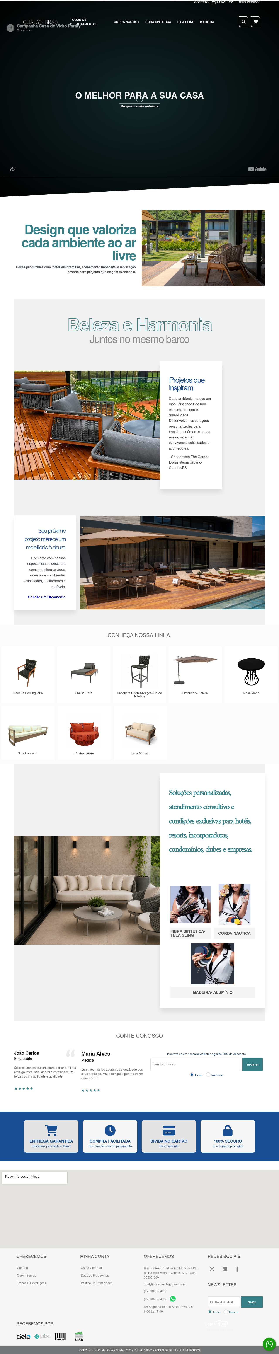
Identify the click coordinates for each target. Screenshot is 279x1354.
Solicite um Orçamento (47, 596)
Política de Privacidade (97, 1283)
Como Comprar (91, 1267)
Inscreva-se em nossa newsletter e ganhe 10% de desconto (206, 1054)
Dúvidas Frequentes (95, 1275)
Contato (22, 1267)
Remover (217, 1075)
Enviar (252, 1302)
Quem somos (26, 1275)
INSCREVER (252, 1064)
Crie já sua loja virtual (219, 1330)
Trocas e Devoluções (31, 1283)
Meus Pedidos (248, 2)
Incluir (199, 1075)
